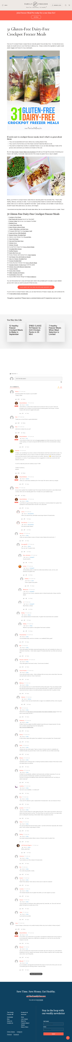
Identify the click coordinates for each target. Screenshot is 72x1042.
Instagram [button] (40, 1000)
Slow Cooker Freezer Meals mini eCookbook (24, 152)
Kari (27, 438)
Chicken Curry (13, 243)
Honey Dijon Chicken (14, 270)
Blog (8, 1019)
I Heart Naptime (31, 255)
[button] (4, 5)
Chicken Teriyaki (13, 245)
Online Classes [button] (11, 1032)
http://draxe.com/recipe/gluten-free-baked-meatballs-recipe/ (41, 711)
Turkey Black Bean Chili (15, 225)
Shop (22, 1017)
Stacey (29, 546)
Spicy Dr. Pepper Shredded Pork (18, 259)
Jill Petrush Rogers (26, 845)
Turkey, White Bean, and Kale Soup (18, 229)
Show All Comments (36, 974)
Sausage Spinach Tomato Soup (17, 265)
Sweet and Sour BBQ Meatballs (17, 233)
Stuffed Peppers (13, 251)
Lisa (27, 934)
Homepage (10, 1017)
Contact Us (10, 1023)
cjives (32, 580)
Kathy (27, 501)
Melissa (29, 699)
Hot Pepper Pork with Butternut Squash (20, 257)
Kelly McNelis (23, 403)
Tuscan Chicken (13, 268)
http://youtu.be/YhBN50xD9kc (26, 727)
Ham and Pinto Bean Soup (16, 241)
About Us (9, 1021)
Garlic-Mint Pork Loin (15, 253)
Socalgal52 (32, 557)
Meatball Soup (13, 223)
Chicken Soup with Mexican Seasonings (20, 267)
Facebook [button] (16, 1034)
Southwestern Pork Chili (15, 274)
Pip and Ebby (27, 237)
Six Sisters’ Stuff (27, 231)
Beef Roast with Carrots (15, 219)
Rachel (27, 478)
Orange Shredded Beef (15, 261)
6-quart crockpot (40, 440)
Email (45, 1026)
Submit (53, 1033)
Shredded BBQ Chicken (15, 249)
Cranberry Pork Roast (15, 217)
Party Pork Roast (13, 239)
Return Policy (24, 1027)
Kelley (29, 847)
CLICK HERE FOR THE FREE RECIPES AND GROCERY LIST (36, 287)
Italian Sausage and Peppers (16, 272)
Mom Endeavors (31, 276)
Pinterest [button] (9, 1034)
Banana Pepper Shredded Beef (17, 235)
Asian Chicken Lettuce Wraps (17, 227)
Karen (27, 404)
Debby (31, 625)
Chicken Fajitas (13, 221)
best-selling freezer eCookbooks (19, 293)
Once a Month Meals (28, 247)
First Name (46, 1021)
